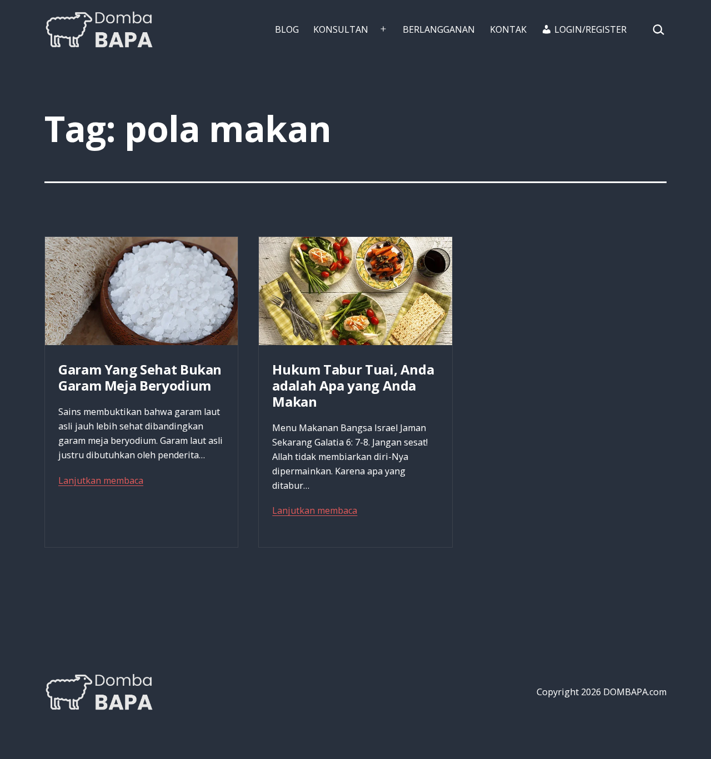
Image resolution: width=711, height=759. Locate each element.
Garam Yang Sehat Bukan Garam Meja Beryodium (140, 377)
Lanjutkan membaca (100, 480)
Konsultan (340, 29)
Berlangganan (439, 29)
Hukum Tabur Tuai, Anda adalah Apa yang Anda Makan (353, 385)
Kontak (508, 29)
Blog (287, 29)
